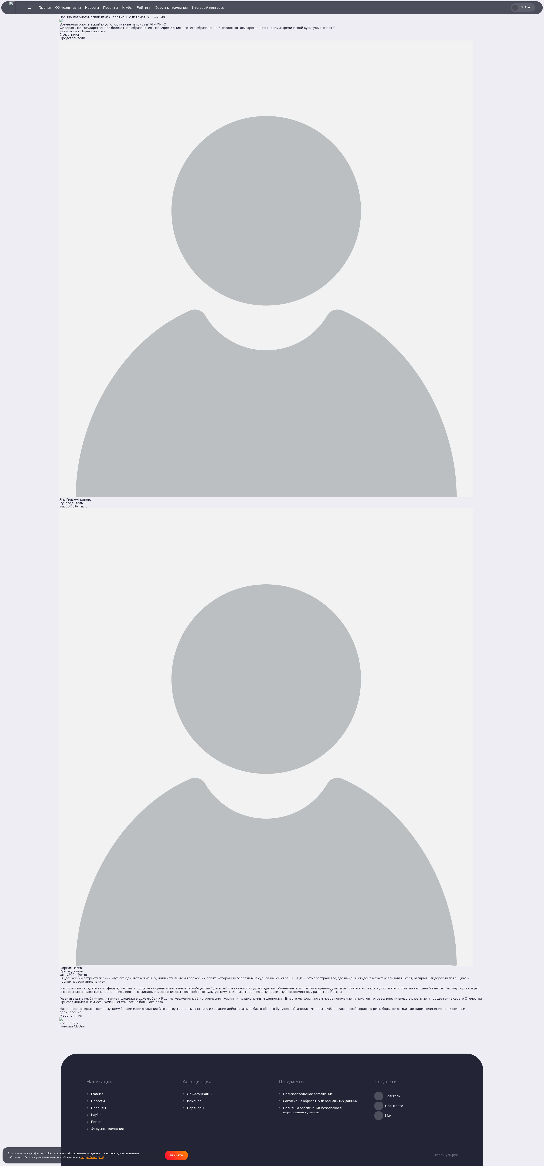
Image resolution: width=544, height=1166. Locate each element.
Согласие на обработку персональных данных (320, 1101)
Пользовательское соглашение (308, 1094)
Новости (92, 7)
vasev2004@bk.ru (73, 974)
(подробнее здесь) (92, 1157)
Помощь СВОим (72, 1026)
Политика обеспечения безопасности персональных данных (313, 1110)
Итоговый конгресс (208, 7)
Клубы (127, 7)
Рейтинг (144, 7)
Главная (45, 7)
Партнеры (195, 1108)
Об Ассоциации (68, 7)
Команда (194, 1101)
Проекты (110, 7)
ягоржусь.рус (446, 1155)
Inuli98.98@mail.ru (73, 506)
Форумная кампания (171, 7)
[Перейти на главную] (12, 7)
